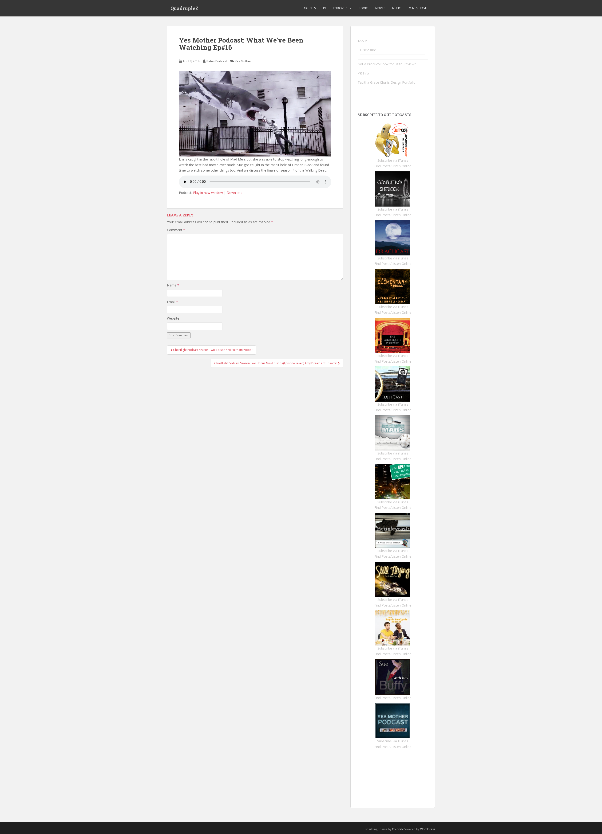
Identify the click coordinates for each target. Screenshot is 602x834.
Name (173, 285)
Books (363, 8)
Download (234, 192)
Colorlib (397, 829)
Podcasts (340, 8)
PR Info (363, 73)
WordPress (427, 829)
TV (324, 8)
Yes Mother (243, 61)
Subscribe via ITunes (392, 741)
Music (396, 8)
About (362, 41)
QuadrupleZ (184, 8)
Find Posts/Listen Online (392, 166)
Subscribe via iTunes (392, 160)
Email (172, 302)
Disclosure (368, 50)
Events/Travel (418, 8)
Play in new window (208, 192)
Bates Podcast (216, 61)
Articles (310, 8)
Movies (380, 8)
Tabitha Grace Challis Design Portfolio (387, 82)
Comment (176, 230)
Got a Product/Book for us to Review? (387, 64)
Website (173, 318)
